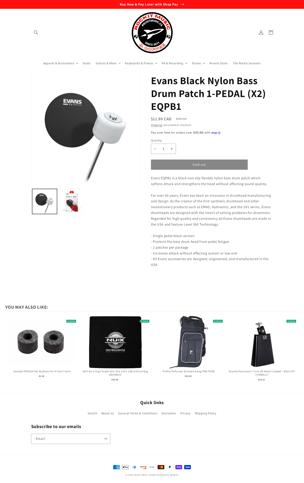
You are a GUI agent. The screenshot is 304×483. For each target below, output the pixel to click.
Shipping (156, 125)
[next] (295, 348)
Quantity (156, 140)
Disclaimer (169, 413)
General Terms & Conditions (137, 413)
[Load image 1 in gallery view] (44, 201)
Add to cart (42, 345)
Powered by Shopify (167, 474)
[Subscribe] (105, 439)
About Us (107, 413)
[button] (36, 32)
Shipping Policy (205, 413)
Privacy (185, 413)
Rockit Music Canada (145, 474)
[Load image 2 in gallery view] (71, 201)
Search (92, 413)
